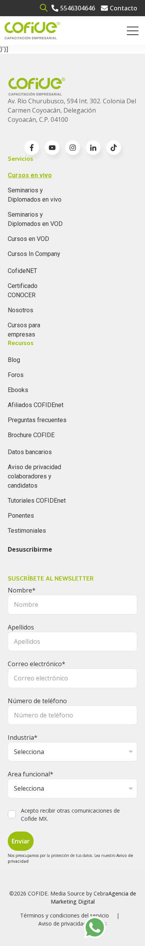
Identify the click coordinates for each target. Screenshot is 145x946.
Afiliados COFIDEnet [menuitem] (35, 405)
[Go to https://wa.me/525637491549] (94, 927)
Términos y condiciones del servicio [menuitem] (64, 915)
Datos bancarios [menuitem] (30, 452)
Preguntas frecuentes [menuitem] (37, 420)
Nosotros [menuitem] (20, 310)
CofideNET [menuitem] (22, 270)
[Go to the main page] (32, 30)
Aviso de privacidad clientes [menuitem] (72, 923)
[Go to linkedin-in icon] (93, 147)
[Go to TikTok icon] (113, 147)
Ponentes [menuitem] (21, 515)
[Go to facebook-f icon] (31, 147)
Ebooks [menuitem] (18, 390)
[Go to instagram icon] (72, 147)
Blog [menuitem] (14, 360)
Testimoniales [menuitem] (27, 530)
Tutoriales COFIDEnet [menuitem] (37, 500)
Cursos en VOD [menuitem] (28, 238)
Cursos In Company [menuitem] (34, 254)
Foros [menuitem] (16, 375)
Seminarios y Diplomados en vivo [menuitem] (34, 195)
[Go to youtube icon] (52, 147)
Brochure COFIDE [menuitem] (31, 435)
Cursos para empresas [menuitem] (24, 330)
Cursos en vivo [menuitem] (30, 175)
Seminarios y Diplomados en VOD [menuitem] (35, 219)
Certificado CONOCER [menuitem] (23, 290)
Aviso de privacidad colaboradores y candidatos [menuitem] (34, 476)
